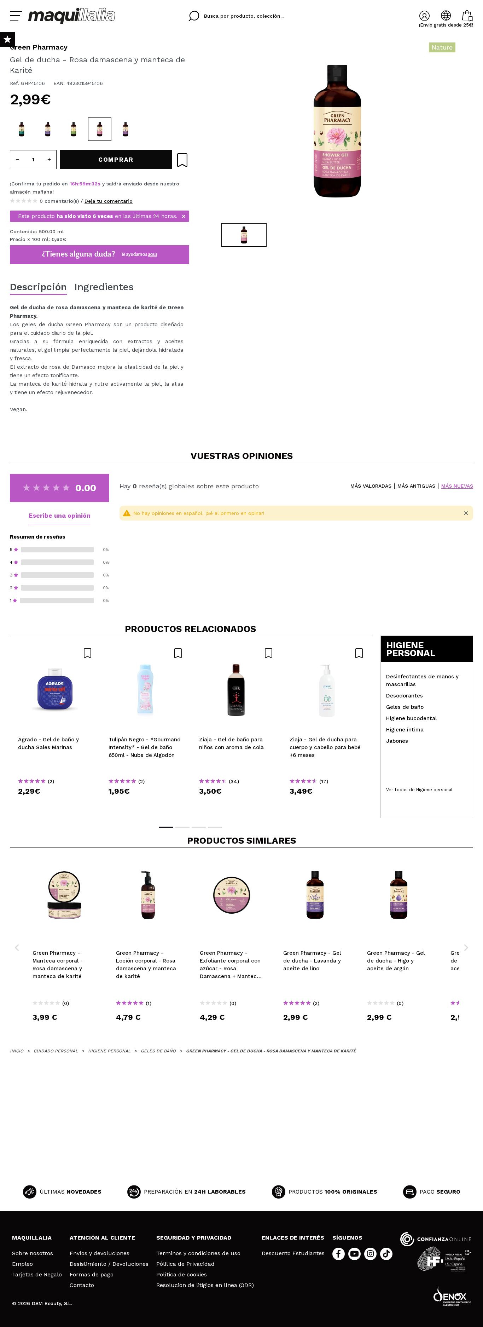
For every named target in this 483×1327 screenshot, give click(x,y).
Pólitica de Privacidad (185, 1264)
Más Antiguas (416, 486)
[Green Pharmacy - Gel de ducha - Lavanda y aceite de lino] (47, 129)
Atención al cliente (102, 1237)
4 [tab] (215, 827)
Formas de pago (92, 1274)
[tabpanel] (337, 130)
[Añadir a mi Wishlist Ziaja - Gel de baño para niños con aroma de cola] (236, 653)
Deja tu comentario (109, 201)
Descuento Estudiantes (293, 1253)
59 (83, 183)
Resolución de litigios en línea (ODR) (205, 1285)
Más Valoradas (370, 486)
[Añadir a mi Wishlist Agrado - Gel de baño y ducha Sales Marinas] (55, 653)
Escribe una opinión (60, 515)
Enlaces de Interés (293, 1237)
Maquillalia (32, 1237)
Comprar (55, 804)
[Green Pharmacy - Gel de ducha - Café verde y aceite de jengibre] (21, 129)
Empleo (22, 1264)
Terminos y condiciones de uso (198, 1253)
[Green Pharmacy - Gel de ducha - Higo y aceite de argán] (125, 129)
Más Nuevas (457, 486)
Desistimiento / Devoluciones (109, 1264)
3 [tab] (199, 827)
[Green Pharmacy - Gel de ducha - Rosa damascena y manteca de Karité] (99, 129)
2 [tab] (182, 827)
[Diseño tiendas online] (452, 1296)
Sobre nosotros (32, 1253)
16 (72, 183)
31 (94, 183)
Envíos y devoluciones (99, 1253)
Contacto (82, 1285)
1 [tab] (166, 827)
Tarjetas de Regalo (37, 1274)
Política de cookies (181, 1274)
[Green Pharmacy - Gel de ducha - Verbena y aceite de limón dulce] (73, 129)
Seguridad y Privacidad (193, 1237)
